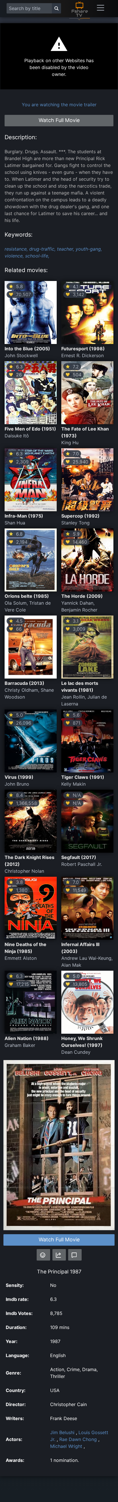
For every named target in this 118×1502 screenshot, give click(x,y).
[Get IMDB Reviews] (43, 1255)
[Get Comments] (75, 1255)
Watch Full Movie (59, 1239)
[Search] (56, 8)
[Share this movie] (59, 1255)
